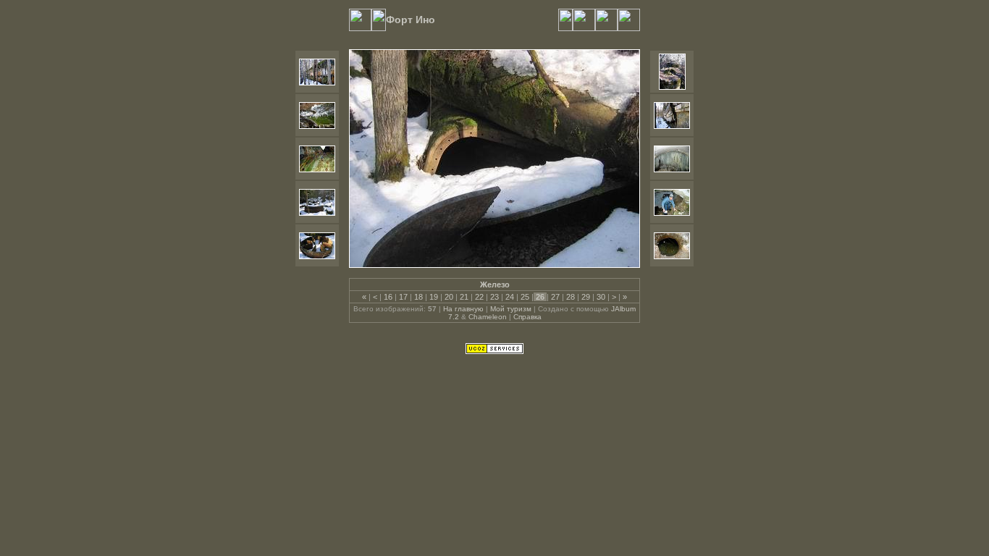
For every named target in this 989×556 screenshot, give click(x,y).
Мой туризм (510, 309)
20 (448, 296)
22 (479, 296)
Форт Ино (410, 19)
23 (494, 296)
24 (509, 296)
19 (433, 296)
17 (403, 296)
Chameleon (487, 317)
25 (524, 296)
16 (388, 296)
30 (600, 296)
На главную (463, 309)
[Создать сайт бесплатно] (494, 351)
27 (555, 296)
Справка (527, 317)
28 (570, 296)
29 (585, 296)
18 (418, 296)
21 (464, 296)
